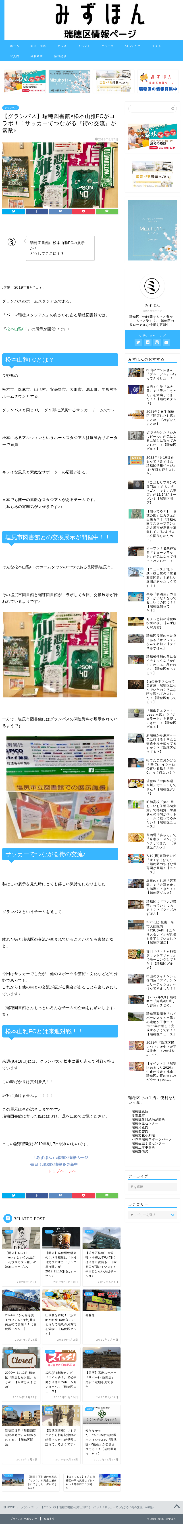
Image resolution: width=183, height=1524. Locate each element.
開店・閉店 (38, 46)
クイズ (156, 46)
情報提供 (60, 56)
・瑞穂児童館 (138, 1127)
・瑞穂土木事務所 (141, 1147)
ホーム (14, 46)
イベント (84, 46)
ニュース (108, 46)
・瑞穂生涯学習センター (146, 1143)
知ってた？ (133, 46)
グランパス (10, 107)
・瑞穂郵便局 (138, 1151)
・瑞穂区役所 (138, 1111)
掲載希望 (37, 56)
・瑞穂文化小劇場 (141, 1135)
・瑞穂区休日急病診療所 (146, 1119)
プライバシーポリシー (23, 1518)
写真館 (14, 56)
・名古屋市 (136, 1115)
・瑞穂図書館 (138, 1131)
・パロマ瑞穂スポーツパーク (150, 1139)
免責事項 (49, 1518)
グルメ (62, 46)
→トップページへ (60, 1171)
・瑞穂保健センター (143, 1123)
